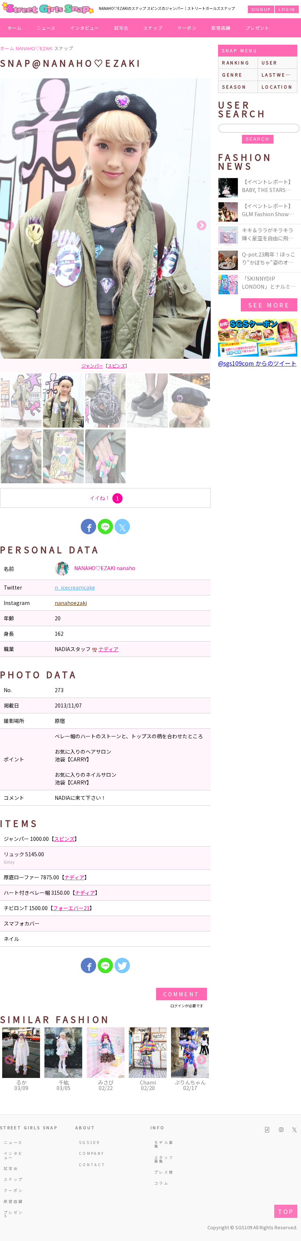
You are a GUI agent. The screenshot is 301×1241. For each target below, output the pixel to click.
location (277, 87)
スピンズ (64, 838)
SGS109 (89, 1142)
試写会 (121, 28)
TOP (286, 1211)
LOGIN (287, 9)
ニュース (46, 28)
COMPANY (90, 1153)
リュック (105, 365)
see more (269, 304)
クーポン (187, 28)
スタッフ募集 (164, 1159)
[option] (105, 225)
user (270, 62)
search (257, 139)
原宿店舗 (221, 28)
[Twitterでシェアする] (122, 965)
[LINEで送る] (105, 526)
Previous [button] (9, 225)
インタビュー (84, 28)
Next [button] (201, 225)
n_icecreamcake (75, 587)
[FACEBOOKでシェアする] (88, 526)
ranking (236, 62)
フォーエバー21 (71, 908)
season (234, 87)
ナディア (108, 649)
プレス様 (164, 1172)
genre (232, 74)
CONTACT (90, 1164)
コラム (161, 1183)
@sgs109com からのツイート (257, 363)
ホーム (14, 28)
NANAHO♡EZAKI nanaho (104, 568)
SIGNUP (261, 9)
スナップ (153, 28)
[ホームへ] (48, 8)
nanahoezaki (71, 602)
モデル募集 (164, 1144)
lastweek (278, 74)
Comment (181, 994)
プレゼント (258, 28)
